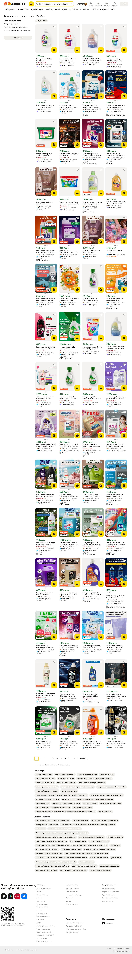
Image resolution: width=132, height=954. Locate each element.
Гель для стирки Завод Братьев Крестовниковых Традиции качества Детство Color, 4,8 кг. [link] (92, 544)
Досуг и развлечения (44, 888)
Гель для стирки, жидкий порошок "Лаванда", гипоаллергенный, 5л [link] (44, 594)
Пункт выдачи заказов (109, 898)
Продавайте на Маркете (74, 926)
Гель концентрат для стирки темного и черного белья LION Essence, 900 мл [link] (45, 348)
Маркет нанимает (108, 901)
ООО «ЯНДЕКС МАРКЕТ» (121, 948)
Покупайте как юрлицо (73, 895)
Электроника (41, 901)
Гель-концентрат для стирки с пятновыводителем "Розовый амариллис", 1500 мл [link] (92, 203)
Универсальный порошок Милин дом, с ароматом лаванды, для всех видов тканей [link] (114, 647)
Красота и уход (42, 913)
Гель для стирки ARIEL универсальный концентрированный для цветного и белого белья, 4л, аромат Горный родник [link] (69, 348)
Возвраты (69, 901)
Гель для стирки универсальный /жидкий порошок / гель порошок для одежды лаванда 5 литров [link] (69, 251)
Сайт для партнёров (72, 932)
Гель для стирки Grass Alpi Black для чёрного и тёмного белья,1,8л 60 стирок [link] (45, 495)
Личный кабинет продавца (75, 923)
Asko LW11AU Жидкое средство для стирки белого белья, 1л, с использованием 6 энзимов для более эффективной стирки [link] (115, 695)
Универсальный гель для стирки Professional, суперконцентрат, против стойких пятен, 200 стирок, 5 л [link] (116, 299)
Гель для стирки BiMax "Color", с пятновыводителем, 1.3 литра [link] (44, 60)
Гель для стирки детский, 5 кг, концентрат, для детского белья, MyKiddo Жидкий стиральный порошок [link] (69, 445)
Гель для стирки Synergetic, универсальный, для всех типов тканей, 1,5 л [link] (45, 106)
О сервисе (69, 898)
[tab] (10, 9)
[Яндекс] (127, 951)
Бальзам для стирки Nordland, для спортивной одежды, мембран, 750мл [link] (68, 495)
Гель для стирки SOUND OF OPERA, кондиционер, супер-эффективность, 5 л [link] (116, 445)
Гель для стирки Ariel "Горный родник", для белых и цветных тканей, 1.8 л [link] (92, 398)
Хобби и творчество (43, 916)
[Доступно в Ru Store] (24, 899)
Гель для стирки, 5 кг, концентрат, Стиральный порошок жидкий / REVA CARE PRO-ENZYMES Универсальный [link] (91, 445)
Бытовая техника (42, 895)
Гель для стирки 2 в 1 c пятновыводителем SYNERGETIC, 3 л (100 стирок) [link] (43, 742)
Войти (123, 4)
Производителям (108, 895)
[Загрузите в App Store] (4, 899)
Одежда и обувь (42, 904)
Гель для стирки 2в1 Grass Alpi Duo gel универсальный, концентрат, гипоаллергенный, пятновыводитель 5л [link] (69, 544)
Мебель (39, 892)
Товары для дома (42, 907)
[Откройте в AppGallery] (17, 899)
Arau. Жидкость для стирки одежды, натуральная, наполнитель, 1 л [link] (45, 398)
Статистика (9, 950)
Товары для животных (44, 932)
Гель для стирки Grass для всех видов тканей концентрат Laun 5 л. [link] (91, 647)
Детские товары (42, 938)
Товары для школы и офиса (46, 926)
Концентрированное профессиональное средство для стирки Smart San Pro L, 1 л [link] (69, 106)
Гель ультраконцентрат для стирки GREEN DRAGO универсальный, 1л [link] (45, 544)
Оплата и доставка (72, 892)
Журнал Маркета (71, 904)
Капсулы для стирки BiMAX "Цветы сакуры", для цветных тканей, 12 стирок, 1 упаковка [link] (45, 155)
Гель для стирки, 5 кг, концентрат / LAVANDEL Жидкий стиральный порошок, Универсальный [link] (91, 106)
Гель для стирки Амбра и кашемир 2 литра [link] (91, 251)
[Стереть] (71, 4)
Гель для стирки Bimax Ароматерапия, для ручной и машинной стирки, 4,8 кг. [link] (92, 155)
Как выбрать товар (72, 888)
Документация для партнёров (76, 929)
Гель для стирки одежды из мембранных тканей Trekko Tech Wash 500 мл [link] (45, 299)
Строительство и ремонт (45, 935)
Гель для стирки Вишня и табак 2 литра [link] (44, 203)
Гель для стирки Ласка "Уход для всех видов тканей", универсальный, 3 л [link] (116, 202)
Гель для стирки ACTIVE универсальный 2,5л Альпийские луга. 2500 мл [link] (92, 695)
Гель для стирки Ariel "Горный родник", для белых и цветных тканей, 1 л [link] (69, 398)
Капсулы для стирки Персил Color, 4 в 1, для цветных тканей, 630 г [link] (92, 348)
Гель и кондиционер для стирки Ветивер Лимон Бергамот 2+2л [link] (91, 495)
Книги (39, 923)
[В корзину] (54, 50)
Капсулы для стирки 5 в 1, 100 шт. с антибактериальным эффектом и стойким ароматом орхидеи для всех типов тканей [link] (115, 251)
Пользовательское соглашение (26, 950)
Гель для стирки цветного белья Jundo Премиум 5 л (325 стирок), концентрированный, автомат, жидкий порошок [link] (68, 742)
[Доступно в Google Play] (10, 899)
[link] (43, 774)
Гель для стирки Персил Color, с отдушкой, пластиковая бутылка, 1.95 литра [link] (68, 60)
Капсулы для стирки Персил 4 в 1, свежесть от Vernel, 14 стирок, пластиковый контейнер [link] (69, 203)
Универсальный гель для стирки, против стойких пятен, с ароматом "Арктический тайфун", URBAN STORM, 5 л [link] (114, 495)
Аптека (39, 910)
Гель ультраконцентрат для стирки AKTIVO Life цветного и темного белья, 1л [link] (69, 647)
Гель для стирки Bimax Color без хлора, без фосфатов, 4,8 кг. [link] (45, 251)
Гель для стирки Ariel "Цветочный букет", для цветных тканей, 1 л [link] (91, 299)
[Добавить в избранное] (54, 26)
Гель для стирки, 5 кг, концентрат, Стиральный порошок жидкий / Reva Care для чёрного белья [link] (115, 155)
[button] (41, 20)
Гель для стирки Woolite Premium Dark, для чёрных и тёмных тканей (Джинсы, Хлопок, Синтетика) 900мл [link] (115, 742)
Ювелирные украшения (44, 941)
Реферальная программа (110, 892)
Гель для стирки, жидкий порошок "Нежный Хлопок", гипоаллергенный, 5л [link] (69, 594)
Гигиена (39, 898)
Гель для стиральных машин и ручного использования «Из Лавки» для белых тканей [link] (115, 347)
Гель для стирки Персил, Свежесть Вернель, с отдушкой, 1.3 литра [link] (114, 60)
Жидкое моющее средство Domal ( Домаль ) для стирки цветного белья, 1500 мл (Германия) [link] (92, 742)
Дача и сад (40, 920)
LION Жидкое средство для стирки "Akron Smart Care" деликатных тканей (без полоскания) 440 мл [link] (45, 695)
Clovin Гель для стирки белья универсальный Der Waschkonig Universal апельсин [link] (69, 299)
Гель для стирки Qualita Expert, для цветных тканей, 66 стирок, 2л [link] (92, 594)
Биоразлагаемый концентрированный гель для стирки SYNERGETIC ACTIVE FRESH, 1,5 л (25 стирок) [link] (45, 647)
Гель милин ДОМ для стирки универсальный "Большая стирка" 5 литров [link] (116, 398)
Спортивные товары (43, 929)
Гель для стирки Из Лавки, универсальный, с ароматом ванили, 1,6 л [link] (92, 59)
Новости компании (108, 888)
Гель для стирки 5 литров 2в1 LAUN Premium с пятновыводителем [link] (69, 155)
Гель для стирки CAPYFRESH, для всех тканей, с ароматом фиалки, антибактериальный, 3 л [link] (46, 445)
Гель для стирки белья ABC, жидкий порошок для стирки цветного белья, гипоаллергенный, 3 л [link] (116, 544)
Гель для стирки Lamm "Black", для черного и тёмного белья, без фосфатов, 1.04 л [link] (67, 695)
